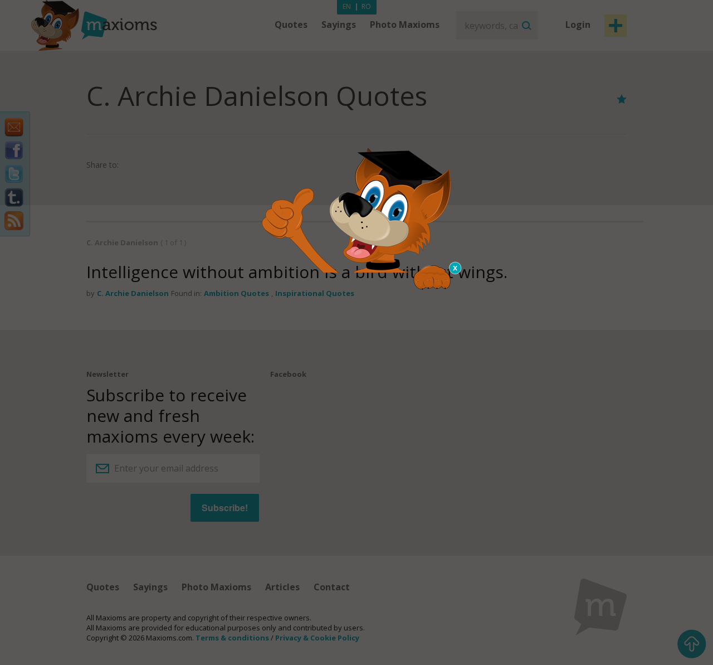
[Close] (455, 268)
